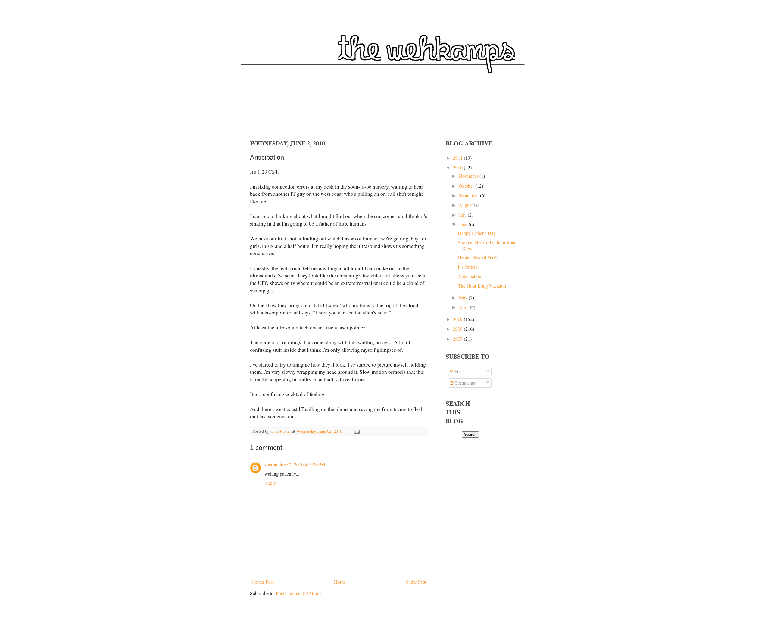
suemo (270, 464)
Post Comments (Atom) (298, 593)
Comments (464, 382)
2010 (458, 167)
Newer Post (262, 582)
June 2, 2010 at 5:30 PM (302, 464)
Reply (270, 483)
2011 (458, 157)
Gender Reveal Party (477, 257)
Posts (458, 371)
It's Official (468, 267)
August (466, 205)
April (464, 307)
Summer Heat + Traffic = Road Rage (487, 245)
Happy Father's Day (477, 233)
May (464, 297)
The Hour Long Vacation (482, 285)
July (463, 214)
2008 (458, 329)
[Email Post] (356, 431)
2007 (458, 338)
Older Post (416, 582)
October (467, 186)
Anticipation (469, 276)
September (469, 195)
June (464, 224)
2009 (458, 319)
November (469, 176)
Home (340, 582)
